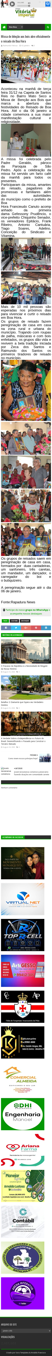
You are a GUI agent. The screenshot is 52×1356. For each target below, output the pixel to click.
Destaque (25, 621)
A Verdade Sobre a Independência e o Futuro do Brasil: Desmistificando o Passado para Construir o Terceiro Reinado (23, 741)
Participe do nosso (15, 610)
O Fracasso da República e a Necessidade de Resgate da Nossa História (24, 667)
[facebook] (50, 2)
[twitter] (43, 2)
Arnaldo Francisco (38, 1353)
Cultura (14, 621)
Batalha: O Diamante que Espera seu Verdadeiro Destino (22, 703)
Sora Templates (22, 1353)
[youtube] (39, 2)
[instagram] (46, 2)
